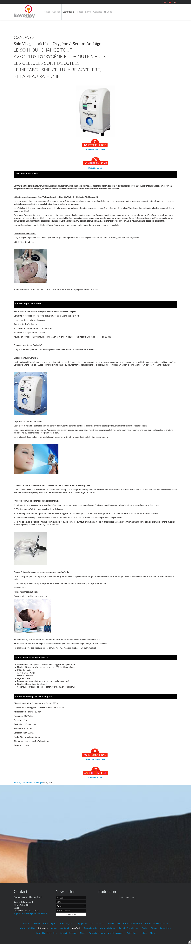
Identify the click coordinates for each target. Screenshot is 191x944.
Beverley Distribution (23, 783)
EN (122, 898)
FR (133, 898)
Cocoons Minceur (107, 928)
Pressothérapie (90, 928)
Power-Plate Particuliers (46, 933)
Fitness (79, 12)
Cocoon (56, 12)
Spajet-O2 (82, 924)
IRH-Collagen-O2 (67, 924)
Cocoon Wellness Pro (132, 924)
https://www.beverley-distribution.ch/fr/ (31, 914)
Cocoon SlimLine (27, 928)
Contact (97, 12)
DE (127, 898)
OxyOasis (76, 928)
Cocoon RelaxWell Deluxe (156, 924)
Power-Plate (165, 928)
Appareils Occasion (68, 933)
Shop (109, 12)
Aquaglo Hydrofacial (60, 928)
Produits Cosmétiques (128, 928)
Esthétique (68, 12)
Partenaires (131, 933)
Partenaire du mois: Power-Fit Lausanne (106, 933)
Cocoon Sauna (113, 924)
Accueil (46, 12)
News (88, 12)
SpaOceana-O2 (96, 924)
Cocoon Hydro (49, 924)
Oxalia (144, 928)
